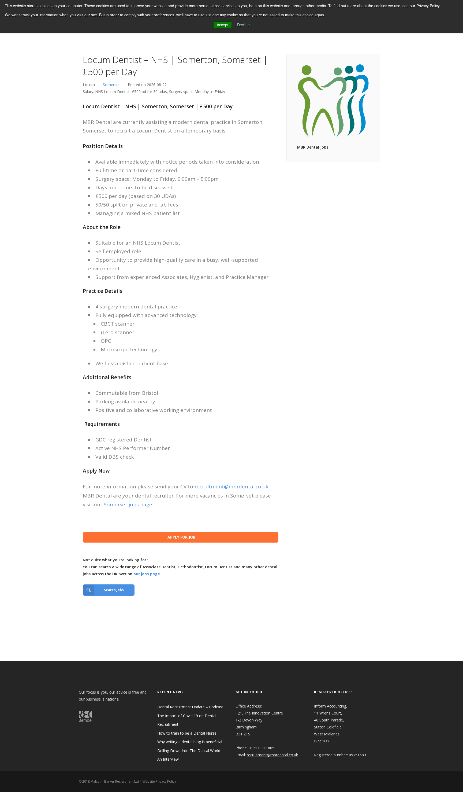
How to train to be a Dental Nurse (186, 733)
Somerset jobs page (128, 504)
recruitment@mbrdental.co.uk (231, 486)
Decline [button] (243, 24)
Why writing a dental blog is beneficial (189, 741)
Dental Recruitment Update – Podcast (190, 706)
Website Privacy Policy (159, 781)
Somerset (111, 84)
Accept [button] (222, 24)
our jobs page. (147, 573)
